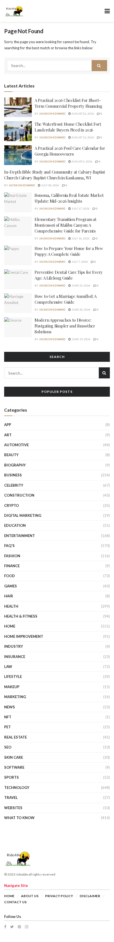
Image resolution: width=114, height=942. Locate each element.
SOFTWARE (14, 767)
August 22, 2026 (82, 113)
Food (9, 576)
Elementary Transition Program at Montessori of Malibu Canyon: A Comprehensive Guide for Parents (65, 225)
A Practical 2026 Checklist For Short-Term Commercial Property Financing (68, 103)
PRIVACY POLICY (59, 896)
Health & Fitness (20, 616)
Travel (11, 797)
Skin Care (13, 757)
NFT (7, 717)
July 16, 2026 (80, 238)
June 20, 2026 (80, 309)
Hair (8, 596)
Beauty (11, 455)
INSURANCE (14, 656)
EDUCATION (15, 525)
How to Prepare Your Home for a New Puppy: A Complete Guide (69, 251)
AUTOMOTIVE (16, 445)
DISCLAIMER (90, 896)
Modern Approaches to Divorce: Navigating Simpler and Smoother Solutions (65, 325)
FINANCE (12, 566)
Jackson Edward (52, 113)
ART (8, 435)
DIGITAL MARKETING (22, 515)
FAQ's (9, 545)
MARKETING (15, 697)
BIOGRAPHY (15, 465)
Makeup (11, 687)
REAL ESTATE (15, 737)
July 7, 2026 (79, 261)
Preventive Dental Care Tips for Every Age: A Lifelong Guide (69, 275)
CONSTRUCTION (19, 495)
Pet (7, 727)
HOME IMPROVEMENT (23, 636)
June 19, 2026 (80, 339)
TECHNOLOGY (16, 787)
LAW (8, 666)
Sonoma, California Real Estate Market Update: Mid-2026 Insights (69, 198)
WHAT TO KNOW (19, 817)
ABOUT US (29, 896)
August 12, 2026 (82, 137)
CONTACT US (15, 902)
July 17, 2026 (80, 208)
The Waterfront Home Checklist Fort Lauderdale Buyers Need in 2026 (68, 127)
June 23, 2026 (80, 285)
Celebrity (13, 485)
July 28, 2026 (49, 185)
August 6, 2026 (81, 161)
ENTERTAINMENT (19, 535)
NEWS (9, 707)
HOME (9, 626)
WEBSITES (13, 808)
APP (7, 424)
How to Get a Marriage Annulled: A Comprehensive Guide (66, 299)
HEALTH (11, 606)
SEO (7, 747)
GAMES (10, 586)
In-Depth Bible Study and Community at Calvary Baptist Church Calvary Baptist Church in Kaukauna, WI (54, 174)
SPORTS (11, 777)
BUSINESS (13, 475)
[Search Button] (99, 65)
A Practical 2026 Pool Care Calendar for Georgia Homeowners (70, 151)
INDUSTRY (13, 646)
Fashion (12, 556)
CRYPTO (11, 505)
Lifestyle (13, 676)
